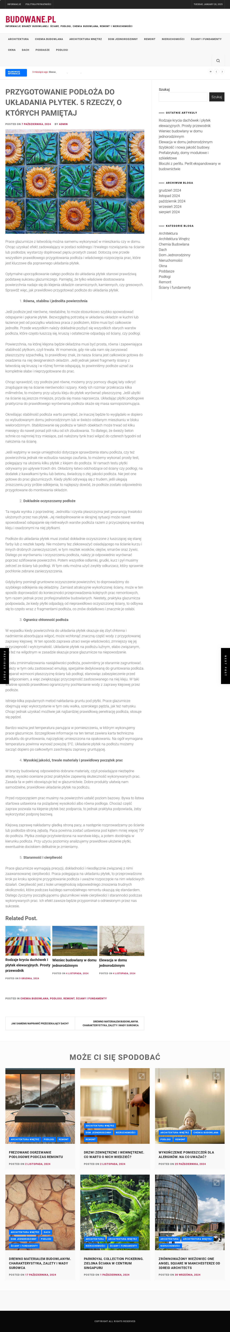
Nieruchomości (173, 39)
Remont (150, 39)
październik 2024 (172, 201)
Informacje (14, 4)
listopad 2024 (169, 196)
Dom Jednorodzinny (123, 39)
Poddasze (43, 49)
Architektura (18, 39)
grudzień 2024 (170, 190)
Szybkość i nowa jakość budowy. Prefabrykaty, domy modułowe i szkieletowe (184, 152)
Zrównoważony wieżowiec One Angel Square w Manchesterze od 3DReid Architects (189, 1263)
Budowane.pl (30, 19)
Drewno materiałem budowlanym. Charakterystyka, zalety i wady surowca (111, 1023)
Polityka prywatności (38, 4)
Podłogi (62, 49)
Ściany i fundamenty (206, 39)
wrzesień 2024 (170, 206)
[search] (218, 60)
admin (63, 124)
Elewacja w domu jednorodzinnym (66, 72)
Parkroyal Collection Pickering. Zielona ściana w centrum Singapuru (114, 1263)
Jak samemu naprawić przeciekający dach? (40, 1023)
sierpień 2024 (169, 212)
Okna (12, 49)
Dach (25, 49)
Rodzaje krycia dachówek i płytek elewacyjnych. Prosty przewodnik (27, 965)
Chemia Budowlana (49, 39)
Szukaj (164, 89)
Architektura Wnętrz (85, 39)
